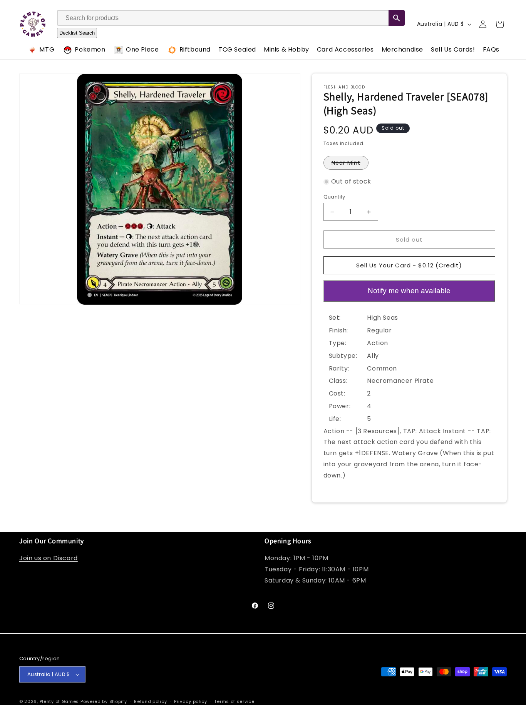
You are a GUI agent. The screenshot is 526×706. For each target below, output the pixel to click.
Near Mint (350, 164)
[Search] (397, 18)
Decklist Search (77, 33)
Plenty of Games (59, 701)
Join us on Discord (48, 558)
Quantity (334, 196)
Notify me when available (409, 291)
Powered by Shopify (103, 701)
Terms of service (234, 701)
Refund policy (150, 701)
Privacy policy (190, 701)
